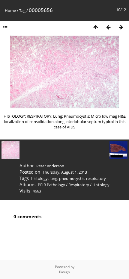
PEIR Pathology (51, 184)
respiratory (96, 178)
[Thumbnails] (95, 27)
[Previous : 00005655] (108, 27)
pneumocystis (71, 178)
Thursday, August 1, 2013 (65, 172)
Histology (101, 184)
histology (39, 178)
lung (53, 178)
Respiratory (78, 184)
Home (10, 10)
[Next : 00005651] (121, 27)
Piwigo (64, 272)
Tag (22, 10)
